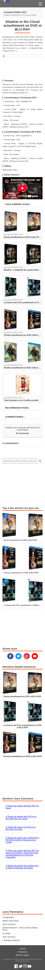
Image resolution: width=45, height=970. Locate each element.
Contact (23, 949)
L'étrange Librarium (11, 940)
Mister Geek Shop (10, 921)
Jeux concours (8, 924)
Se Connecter (22, 433)
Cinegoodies (8, 917)
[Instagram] (27, 656)
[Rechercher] (39, 460)
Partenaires (22, 952)
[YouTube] (35, 656)
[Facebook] (10, 656)
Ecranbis (6, 933)
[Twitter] (18, 656)
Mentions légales (22, 955)
